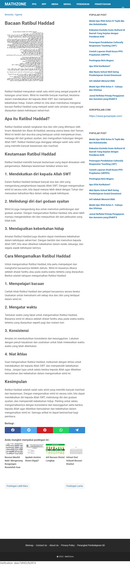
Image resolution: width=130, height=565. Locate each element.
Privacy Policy (68, 545)
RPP (44, 4)
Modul (67, 4)
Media (55, 4)
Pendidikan (83, 4)
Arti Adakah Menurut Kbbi (102, 81)
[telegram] (77, 430)
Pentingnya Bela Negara (101, 60)
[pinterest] (45, 430)
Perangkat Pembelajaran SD (91, 545)
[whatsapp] (61, 430)
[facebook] (13, 430)
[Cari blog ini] (123, 8)
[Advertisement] (45, 512)
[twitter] (29, 430)
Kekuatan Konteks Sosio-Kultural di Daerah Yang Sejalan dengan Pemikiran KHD (107, 33)
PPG (34, 4)
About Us (53, 545)
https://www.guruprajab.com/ (105, 116)
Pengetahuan (103, 4)
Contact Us (41, 545)
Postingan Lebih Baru (17, 486)
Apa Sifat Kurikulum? (99, 66)
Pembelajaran (16, 12)
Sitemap (29, 545)
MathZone (15, 4)
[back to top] (123, 558)
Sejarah (35, 12)
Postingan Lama (74, 486)
